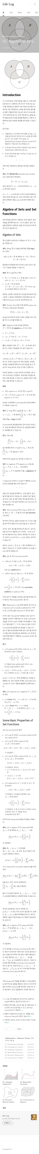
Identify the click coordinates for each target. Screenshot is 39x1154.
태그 (36, 12)
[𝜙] (8, 569)
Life (28, 12)
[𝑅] (6, 391)
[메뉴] (34, 4)
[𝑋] (18, 391)
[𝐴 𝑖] (19, 809)
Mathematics (10, 1038)
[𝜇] (5, 699)
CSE (11, 12)
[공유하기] (9, 1029)
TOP (34, 1150)
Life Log (8, 4)
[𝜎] (12, 591)
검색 (30, 4)
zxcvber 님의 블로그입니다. (11, 1118)
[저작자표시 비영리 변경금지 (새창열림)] (26, 1029)
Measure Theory (23, 1038)
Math (20, 12)
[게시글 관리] (11, 1029)
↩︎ (29, 1001)
